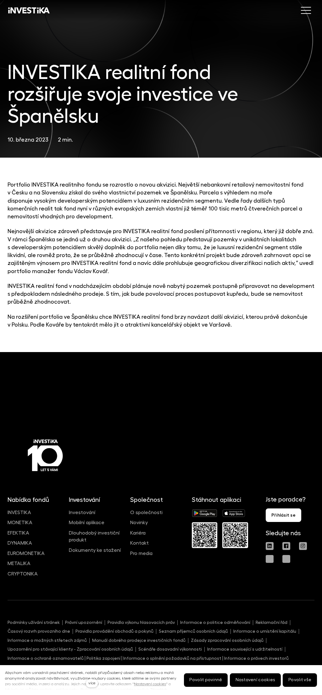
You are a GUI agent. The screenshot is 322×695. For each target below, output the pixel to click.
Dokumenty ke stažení (95, 550)
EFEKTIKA (18, 532)
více (91, 683)
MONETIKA (20, 522)
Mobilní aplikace (86, 522)
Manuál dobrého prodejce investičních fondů (139, 640)
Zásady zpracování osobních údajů (227, 640)
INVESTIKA (19, 512)
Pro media (141, 553)
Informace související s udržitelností (244, 649)
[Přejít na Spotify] (286, 559)
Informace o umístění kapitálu (264, 631)
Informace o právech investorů (256, 658)
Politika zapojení (103, 658)
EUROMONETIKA (26, 553)
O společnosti (146, 512)
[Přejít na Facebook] (286, 546)
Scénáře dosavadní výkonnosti (170, 649)
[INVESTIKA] (29, 10)
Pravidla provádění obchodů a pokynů (114, 631)
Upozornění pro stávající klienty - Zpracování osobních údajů (70, 649)
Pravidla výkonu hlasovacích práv (141, 622)
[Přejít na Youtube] (270, 559)
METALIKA (19, 563)
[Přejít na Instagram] (303, 546)
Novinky (139, 522)
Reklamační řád (271, 622)
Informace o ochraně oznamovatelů (46, 658)
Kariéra (138, 532)
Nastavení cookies (150, 684)
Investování (82, 512)
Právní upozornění (83, 622)
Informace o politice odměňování (215, 622)
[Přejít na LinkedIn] (270, 546)
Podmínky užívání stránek (34, 622)
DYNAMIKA (20, 543)
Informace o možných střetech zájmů (47, 640)
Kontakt (139, 543)
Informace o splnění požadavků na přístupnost (172, 658)
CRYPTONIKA (23, 573)
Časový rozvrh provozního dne (39, 631)
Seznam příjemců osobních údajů (193, 631)
